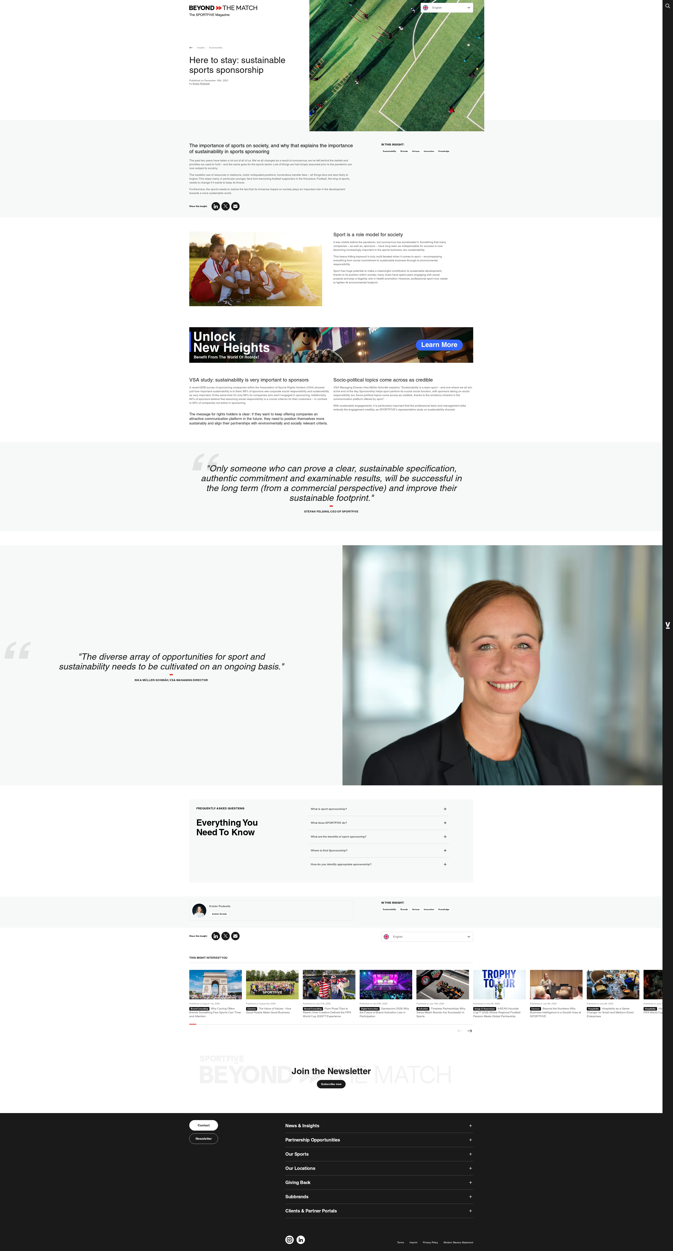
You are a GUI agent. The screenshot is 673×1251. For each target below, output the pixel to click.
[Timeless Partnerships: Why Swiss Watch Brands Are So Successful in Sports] (442, 994)
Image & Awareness (485, 1008)
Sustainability (216, 47)
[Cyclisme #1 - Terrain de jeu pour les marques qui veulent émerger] (215, 994)
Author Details (219, 914)
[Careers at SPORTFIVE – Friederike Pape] (556, 994)
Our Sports (296, 1154)
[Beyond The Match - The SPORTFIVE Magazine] (223, 11)
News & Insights (302, 1125)
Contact (204, 1125)
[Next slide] (469, 1030)
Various (416, 151)
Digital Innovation (369, 1008)
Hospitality (593, 1008)
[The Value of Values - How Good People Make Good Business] (272, 994)
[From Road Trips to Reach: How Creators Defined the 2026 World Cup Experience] (329, 994)
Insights (201, 47)
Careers (251, 1008)
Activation (423, 1008)
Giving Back (297, 1182)
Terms (400, 1242)
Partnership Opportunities (312, 1140)
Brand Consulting (199, 1008)
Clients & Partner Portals (311, 1210)
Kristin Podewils (201, 83)
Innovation (429, 151)
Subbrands (296, 1196)
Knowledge (443, 151)
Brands (404, 151)
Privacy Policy (430, 1242)
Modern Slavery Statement (458, 1242)
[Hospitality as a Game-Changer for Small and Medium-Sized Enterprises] (613, 994)
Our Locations (300, 1168)
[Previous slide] (459, 1030)
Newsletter (204, 1138)
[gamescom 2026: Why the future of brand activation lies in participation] (386, 994)
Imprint (413, 1242)
